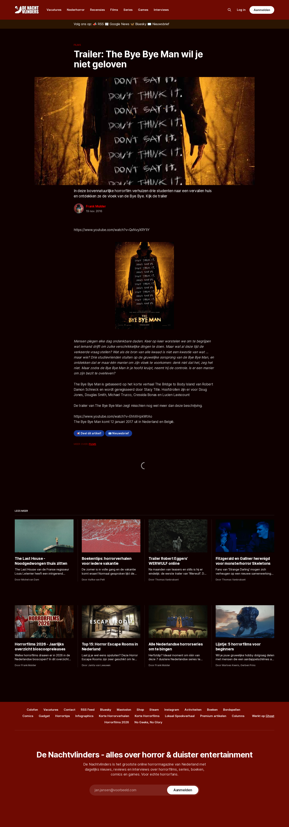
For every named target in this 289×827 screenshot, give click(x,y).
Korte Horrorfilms (147, 716)
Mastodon (124, 709)
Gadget (44, 716)
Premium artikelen (213, 716)
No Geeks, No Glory (148, 722)
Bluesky (105, 709)
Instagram (171, 709)
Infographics (84, 716)
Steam (154, 709)
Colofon (32, 709)
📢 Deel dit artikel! (89, 433)
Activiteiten (193, 709)
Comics (27, 716)
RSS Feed (88, 709)
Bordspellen (231, 709)
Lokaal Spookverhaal (180, 716)
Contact (69, 709)
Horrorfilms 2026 (116, 722)
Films (114, 10)
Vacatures (54, 10)
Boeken (212, 709)
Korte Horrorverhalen (114, 716)
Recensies (97, 10)
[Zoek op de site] (229, 10)
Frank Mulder (96, 206)
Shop (140, 709)
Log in (241, 10)
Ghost (270, 716)
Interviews (161, 10)
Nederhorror (76, 10)
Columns (238, 716)
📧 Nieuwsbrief (118, 433)
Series (128, 10)
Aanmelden (262, 10)
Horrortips (62, 716)
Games (143, 10)
